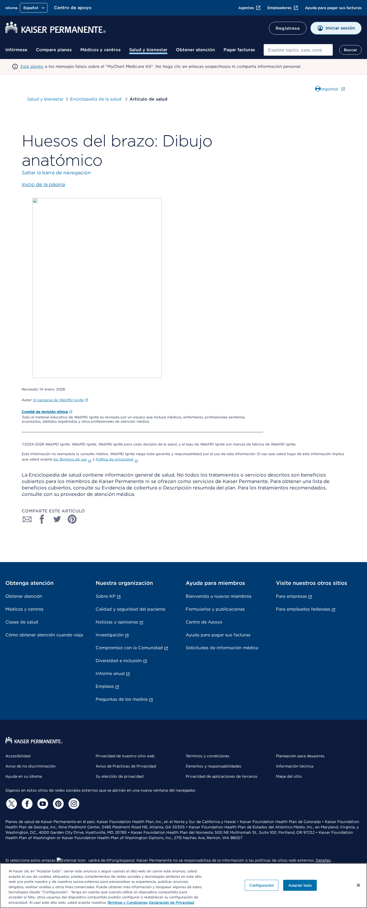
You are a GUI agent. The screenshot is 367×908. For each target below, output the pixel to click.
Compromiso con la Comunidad (129, 647)
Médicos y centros (100, 49)
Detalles (323, 860)
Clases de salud (21, 622)
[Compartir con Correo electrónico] (27, 519)
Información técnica (294, 766)
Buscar (350, 50)
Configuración (261, 885)
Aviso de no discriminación (30, 766)
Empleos (105, 686)
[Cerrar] (358, 885)
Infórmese (16, 49)
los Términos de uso (70, 459)
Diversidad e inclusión (119, 660)
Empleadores (279, 8)
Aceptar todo (300, 885)
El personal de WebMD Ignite (58, 400)
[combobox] (298, 50)
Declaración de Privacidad (171, 902)
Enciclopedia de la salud (96, 99)
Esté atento (32, 66)
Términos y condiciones (207, 756)
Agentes (246, 8)
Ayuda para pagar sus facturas (333, 8)
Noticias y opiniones (117, 622)
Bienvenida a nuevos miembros (218, 596)
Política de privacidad (114, 459)
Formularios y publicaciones (215, 609)
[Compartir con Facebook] (42, 519)
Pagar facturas (239, 49)
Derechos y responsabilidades (213, 766)
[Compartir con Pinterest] (72, 519)
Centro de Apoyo (204, 622)
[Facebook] (26, 803)
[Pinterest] (57, 803)
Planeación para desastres (300, 756)
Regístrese (288, 28)
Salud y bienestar (148, 49)
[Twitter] (10, 803)
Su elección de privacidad (119, 776)
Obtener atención (195, 49)
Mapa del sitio (289, 776)
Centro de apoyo (73, 7)
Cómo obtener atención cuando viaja (44, 634)
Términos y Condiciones (127, 902)
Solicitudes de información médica (222, 647)
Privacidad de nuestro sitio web (125, 756)
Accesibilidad (17, 756)
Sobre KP (106, 596)
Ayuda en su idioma (23, 776)
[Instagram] (73, 803)
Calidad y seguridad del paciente (130, 609)
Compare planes (54, 49)
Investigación (110, 634)
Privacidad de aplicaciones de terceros (221, 776)
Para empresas (291, 596)
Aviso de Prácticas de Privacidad (126, 766)
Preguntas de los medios (122, 699)
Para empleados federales (303, 609)
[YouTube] (42, 803)
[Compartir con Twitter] (57, 519)
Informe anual (110, 673)
